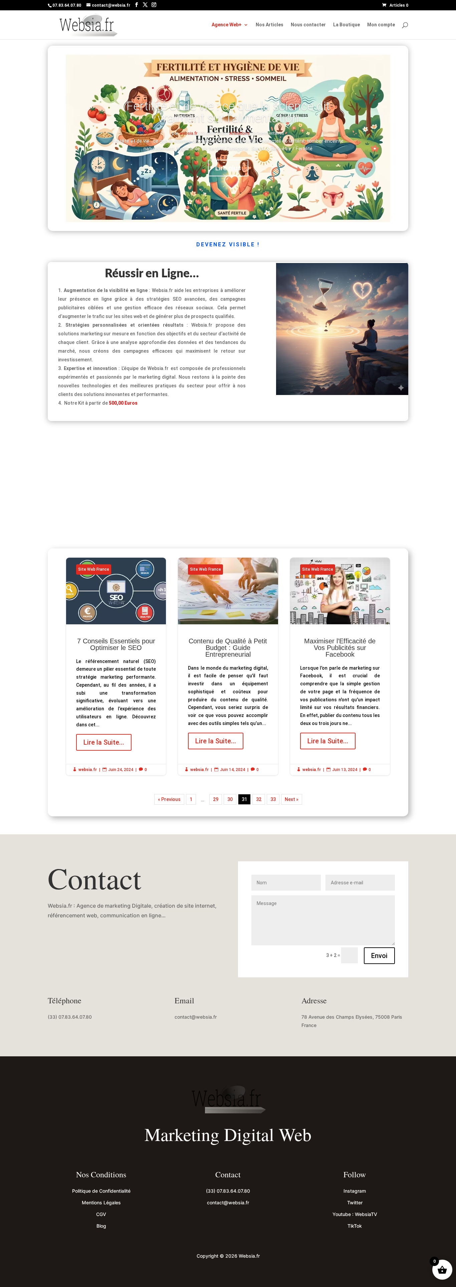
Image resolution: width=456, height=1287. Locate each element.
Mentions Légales (101, 1202)
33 (273, 799)
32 (258, 799)
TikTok (355, 1226)
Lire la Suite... (103, 742)
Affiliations (239, 133)
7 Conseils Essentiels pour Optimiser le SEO (116, 667)
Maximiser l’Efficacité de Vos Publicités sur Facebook (340, 667)
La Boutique (346, 24)
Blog (101, 1226)
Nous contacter (308, 24)
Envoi (379, 956)
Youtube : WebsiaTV (354, 1214)
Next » (291, 799)
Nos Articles (269, 24)
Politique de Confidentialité (101, 1191)
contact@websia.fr (196, 1017)
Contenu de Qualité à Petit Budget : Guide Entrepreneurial (228, 667)
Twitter (355, 1202)
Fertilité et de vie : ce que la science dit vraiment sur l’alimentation (228, 112)
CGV (101, 1214)
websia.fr (188, 133)
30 (230, 799)
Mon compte (381, 24)
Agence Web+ (227, 24)
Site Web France (93, 569)
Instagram (355, 1191)
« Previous (169, 799)
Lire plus (228, 168)
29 (215, 799)
